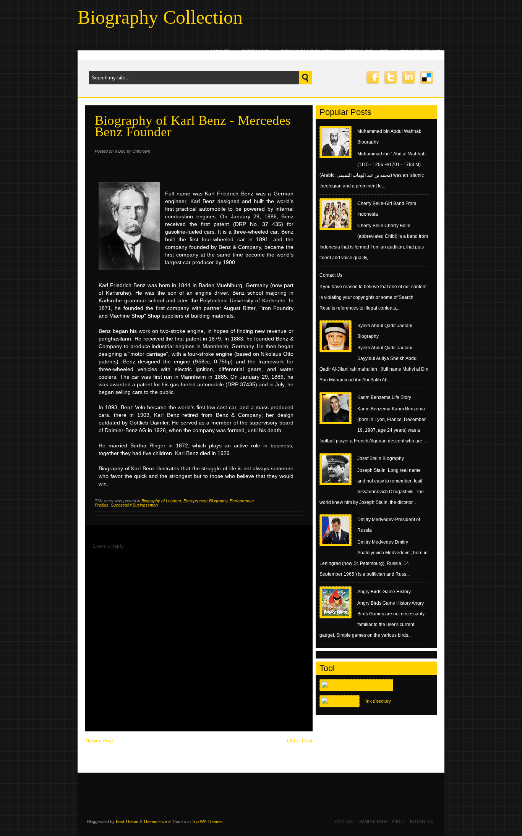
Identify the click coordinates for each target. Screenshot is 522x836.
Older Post (300, 741)
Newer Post (99, 741)
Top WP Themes (207, 821)
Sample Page (373, 821)
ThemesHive (155, 821)
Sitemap (255, 52)
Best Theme (127, 821)
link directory (378, 701)
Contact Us (330, 275)
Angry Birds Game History (384, 591)
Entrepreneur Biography (205, 501)
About (399, 821)
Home (220, 52)
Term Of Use (366, 52)
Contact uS (420, 52)
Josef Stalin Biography (380, 458)
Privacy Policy (306, 52)
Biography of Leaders (161, 501)
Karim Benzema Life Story (384, 397)
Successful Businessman (134, 505)
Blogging (421, 821)
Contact (345, 821)
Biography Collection (160, 17)
